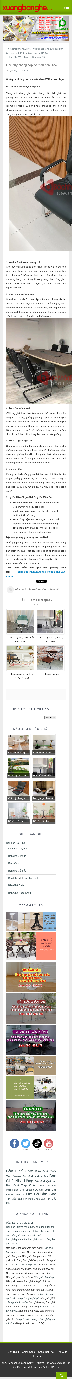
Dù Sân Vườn (43, 1189)
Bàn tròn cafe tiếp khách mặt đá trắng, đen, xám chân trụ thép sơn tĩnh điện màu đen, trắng (18, 753)
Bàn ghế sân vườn (17, 1302)
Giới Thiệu (13, 1351)
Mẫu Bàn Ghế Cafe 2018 (19, 1222)
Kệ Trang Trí (17, 1194)
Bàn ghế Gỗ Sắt (17, 870)
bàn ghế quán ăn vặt (23, 1231)
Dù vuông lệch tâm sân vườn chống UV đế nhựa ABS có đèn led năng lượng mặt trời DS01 (18, 776)
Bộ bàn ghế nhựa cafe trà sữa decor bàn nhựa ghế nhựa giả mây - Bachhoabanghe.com (18, 821)
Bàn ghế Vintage (17, 855)
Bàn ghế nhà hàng (44, 1277)
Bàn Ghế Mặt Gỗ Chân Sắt (23, 878)
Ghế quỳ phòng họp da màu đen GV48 (17, 798)
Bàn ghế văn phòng (26, 1264)
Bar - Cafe (13, 863)
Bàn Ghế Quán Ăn (45, 1181)
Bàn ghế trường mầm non (20, 1226)
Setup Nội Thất (46, 1351)
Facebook (14, 1150)
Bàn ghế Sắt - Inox (16, 842)
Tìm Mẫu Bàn (14, 1198)
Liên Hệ (37, 1356)
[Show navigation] (66, 9)
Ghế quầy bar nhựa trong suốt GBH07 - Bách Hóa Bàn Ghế (42, 776)
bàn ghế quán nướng (39, 1239)
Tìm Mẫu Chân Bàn (34, 1199)
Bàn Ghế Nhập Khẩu (19, 892)
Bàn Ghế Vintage (24, 1189)
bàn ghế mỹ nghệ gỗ (28, 1298)
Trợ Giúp (62, 1351)
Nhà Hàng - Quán (17, 848)
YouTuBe (48, 1150)
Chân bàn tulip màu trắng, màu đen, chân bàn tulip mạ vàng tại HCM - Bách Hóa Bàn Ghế (43, 753)
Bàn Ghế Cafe (16, 885)
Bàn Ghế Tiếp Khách (22, 1185)
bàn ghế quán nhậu (16, 1239)
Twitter (25, 1150)
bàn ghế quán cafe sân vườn (27, 1235)
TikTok (37, 1150)
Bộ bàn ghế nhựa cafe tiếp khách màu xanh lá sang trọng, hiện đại (43, 821)
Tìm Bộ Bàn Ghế (40, 1194)
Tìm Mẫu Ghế (50, 589)
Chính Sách (28, 1351)
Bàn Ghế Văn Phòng (28, 589)
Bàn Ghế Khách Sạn (35, 1176)
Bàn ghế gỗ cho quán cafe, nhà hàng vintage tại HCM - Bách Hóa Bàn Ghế (43, 798)
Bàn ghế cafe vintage (26, 1319)
